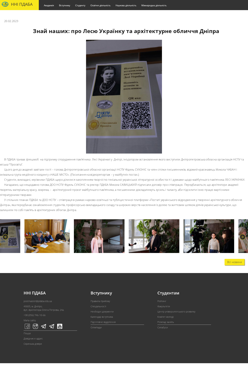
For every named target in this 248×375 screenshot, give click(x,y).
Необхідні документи (102, 311)
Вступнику (64, 5)
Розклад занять (165, 322)
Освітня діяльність (100, 5)
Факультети (163, 306)
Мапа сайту (30, 320)
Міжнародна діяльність (154, 5)
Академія (49, 5)
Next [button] (242, 237)
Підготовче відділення (103, 322)
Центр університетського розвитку (176, 311)
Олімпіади (96, 327)
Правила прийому (100, 301)
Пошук (27, 333)
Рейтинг (161, 301)
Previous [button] (5, 237)
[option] (45, 236)
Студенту (80, 5)
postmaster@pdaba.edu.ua (38, 301)
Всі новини (234, 262)
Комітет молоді (165, 316)
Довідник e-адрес (33, 338)
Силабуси (162, 327)
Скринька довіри (33, 343)
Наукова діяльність (126, 5)
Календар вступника (102, 316)
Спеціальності (98, 306)
